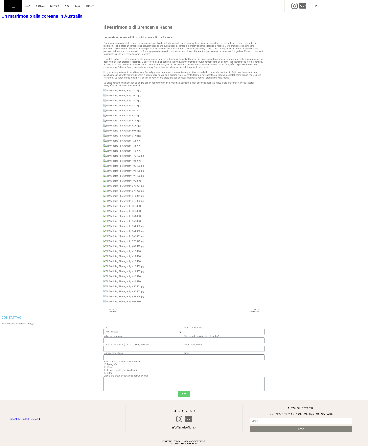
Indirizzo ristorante (113, 336)
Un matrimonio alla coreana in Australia (42, 16)
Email (186, 353)
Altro (109, 373)
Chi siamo (40, 6)
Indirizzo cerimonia (193, 327)
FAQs (77, 6)
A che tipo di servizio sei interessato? (122, 361)
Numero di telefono (113, 353)
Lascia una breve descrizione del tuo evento (125, 375)
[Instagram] (294, 5)
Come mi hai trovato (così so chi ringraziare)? (126, 344)
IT (316, 6)
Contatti (90, 6)
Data (105, 327)
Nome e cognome (193, 344)
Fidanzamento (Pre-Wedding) (122, 370)
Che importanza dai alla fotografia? (201, 336)
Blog (67, 6)
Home (27, 6)
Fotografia (112, 364)
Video (110, 367)
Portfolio (54, 6)
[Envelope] (302, 5)
